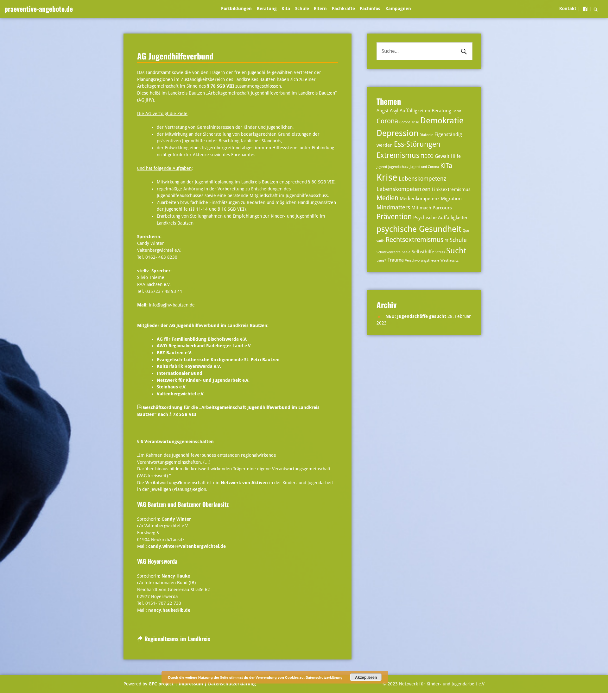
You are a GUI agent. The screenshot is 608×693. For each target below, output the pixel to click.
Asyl (394, 111)
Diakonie (426, 135)
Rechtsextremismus (414, 240)
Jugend (382, 167)
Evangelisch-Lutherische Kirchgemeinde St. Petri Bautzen (218, 359)
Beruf (457, 111)
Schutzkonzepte (389, 252)
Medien (387, 198)
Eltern (320, 8)
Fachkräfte (343, 8)
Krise (387, 177)
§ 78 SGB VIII (220, 86)
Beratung (267, 8)
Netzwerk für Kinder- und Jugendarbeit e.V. (203, 380)
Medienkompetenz (420, 198)
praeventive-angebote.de (38, 8)
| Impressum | (191, 683)
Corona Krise (409, 122)
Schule (302, 8)
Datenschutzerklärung (231, 683)
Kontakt (567, 8)
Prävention (394, 217)
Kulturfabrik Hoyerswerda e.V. (189, 366)
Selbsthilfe (423, 252)
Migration (451, 198)
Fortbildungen (236, 8)
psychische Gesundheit (419, 229)
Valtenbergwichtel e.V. (181, 393)
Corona (387, 121)
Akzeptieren (366, 677)
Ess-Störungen (417, 144)
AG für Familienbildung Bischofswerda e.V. (202, 339)
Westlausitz (449, 260)
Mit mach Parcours (431, 208)
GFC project (161, 683)
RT (446, 241)
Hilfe (456, 156)
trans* (381, 260)
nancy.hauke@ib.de (169, 610)
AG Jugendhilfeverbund (175, 56)
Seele (406, 252)
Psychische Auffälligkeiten (441, 217)
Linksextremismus (451, 189)
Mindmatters (393, 207)
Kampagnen (398, 8)
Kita (286, 8)
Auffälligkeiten (415, 111)
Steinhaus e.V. (172, 386)
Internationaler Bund (179, 373)
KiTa (446, 166)
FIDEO (427, 156)
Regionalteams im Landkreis (177, 638)
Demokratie (442, 120)
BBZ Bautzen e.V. (174, 352)
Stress (440, 252)
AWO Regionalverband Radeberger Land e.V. (204, 345)
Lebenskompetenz (422, 178)
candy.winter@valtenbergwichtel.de (187, 546)
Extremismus (398, 155)
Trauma (396, 260)
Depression (397, 133)
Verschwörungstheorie (422, 260)
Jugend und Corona (424, 167)
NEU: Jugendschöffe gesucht (415, 316)
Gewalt (442, 156)
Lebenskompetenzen (404, 189)
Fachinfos (370, 8)
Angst (383, 111)
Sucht (456, 250)
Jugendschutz (398, 167)
